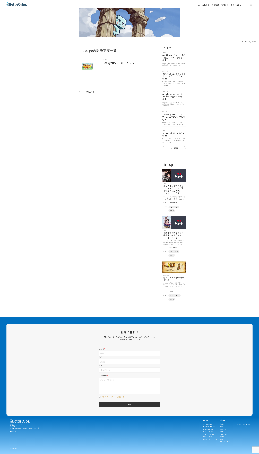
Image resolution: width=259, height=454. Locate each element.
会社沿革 (222, 426)
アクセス (222, 431)
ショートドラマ (173, 207)
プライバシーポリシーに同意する (112, 397)
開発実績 (247, 41)
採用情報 (222, 436)
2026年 (171, 211)
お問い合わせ (223, 434)
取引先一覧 (223, 429)
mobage (254, 41)
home (242, 41)
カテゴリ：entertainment (170, 202)
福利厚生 (222, 439)
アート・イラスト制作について (243, 427)
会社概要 (222, 424)
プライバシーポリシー (226, 442)
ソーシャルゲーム (174, 295)
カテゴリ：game (168, 291)
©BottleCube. (13, 448)
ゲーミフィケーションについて (243, 424)
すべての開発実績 (207, 424)
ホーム (197, 5)
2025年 (171, 299)
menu (108, 5)
